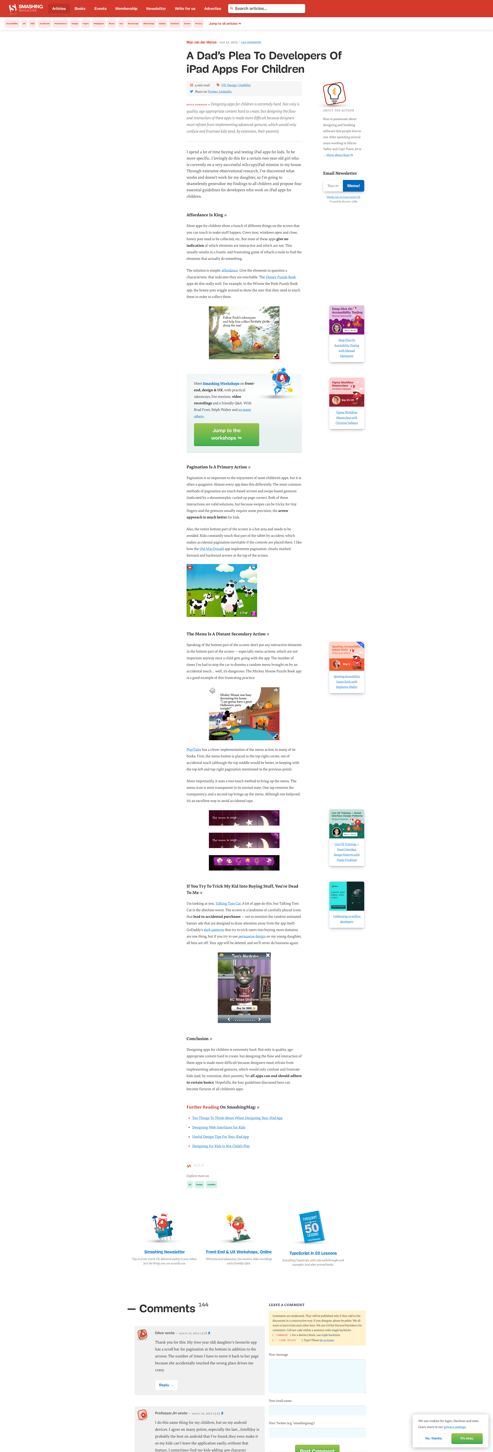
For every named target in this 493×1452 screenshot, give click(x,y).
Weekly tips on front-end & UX (343, 197)
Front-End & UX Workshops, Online (239, 1252)
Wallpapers (99, 23)
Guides (162, 23)
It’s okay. (467, 1438)
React (112, 23)
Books (80, 8)
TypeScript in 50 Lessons (313, 1253)
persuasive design (252, 936)
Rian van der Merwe (202, 42)
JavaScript (44, 23)
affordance (230, 270)
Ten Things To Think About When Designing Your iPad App (237, 1118)
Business (175, 23)
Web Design (148, 23)
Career (187, 23)
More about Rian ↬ (339, 155)
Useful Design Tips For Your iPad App (220, 1137)
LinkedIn (225, 92)
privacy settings (455, 1427)
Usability (244, 85)
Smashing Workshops (221, 383)
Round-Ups (133, 23)
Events (100, 8)
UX (24, 23)
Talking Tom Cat (228, 903)
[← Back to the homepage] (27, 8)
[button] (301, 9)
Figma (86, 23)
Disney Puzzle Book (281, 277)
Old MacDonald (212, 549)
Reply (164, 1385)
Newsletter (156, 8)
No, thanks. (434, 1438)
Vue (121, 23)
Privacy (198, 23)
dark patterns (214, 930)
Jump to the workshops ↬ (226, 434)
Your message (278, 1355)
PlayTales (194, 749)
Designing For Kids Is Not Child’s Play (221, 1146)
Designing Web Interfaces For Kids (218, 1127)
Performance (60, 23)
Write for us (185, 8)
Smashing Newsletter (164, 1252)
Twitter (213, 92)
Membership (126, 8)
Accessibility (12, 23)
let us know (327, 1340)
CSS (32, 23)
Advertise (212, 8)
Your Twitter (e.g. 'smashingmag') (292, 1423)
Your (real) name (280, 1401)
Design (75, 23)
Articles (59, 8)
